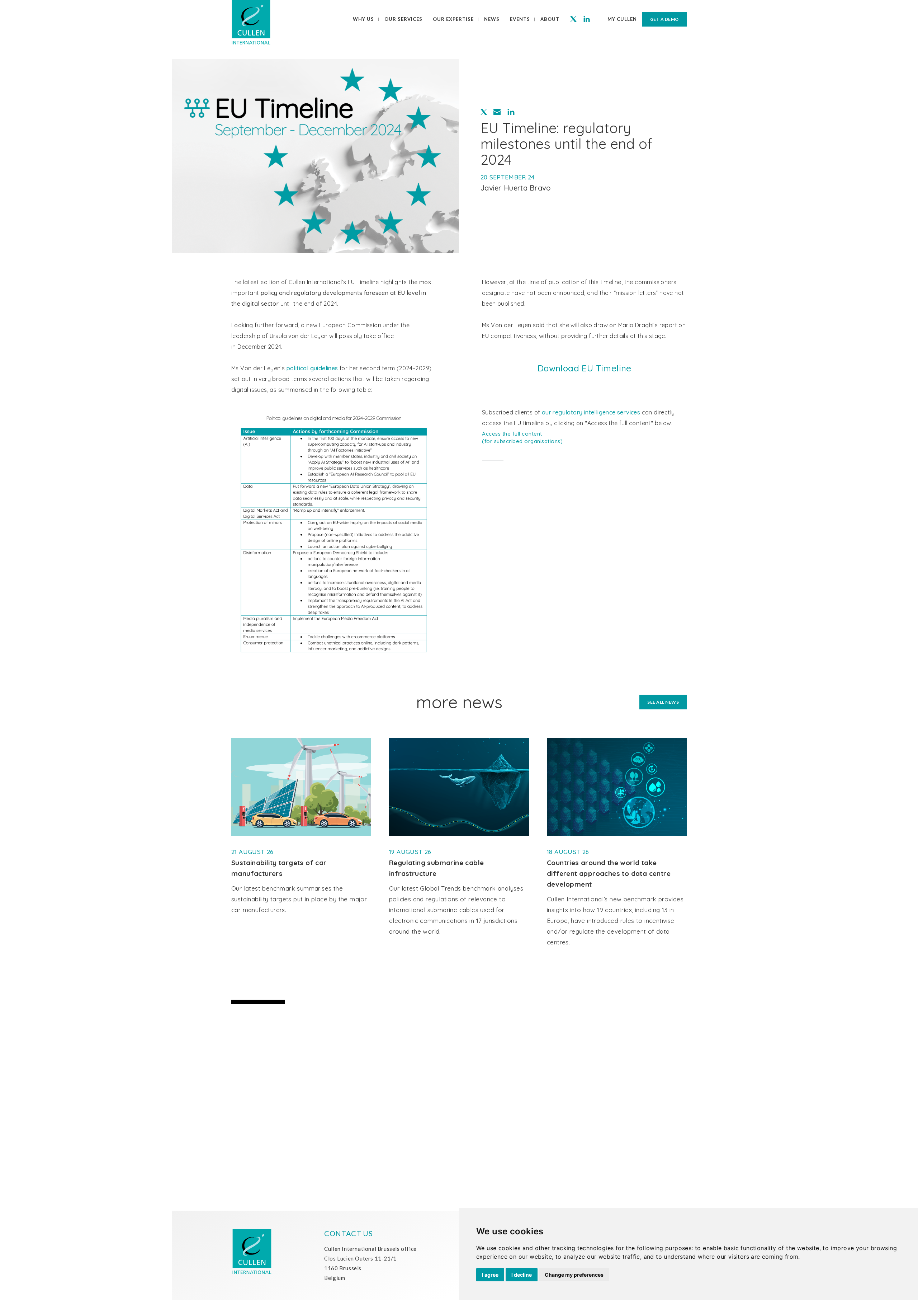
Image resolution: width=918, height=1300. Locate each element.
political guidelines (312, 368)
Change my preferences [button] (574, 1275)
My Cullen (622, 19)
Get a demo (664, 19)
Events (520, 19)
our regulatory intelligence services (590, 412)
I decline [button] (521, 1275)
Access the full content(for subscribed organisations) (522, 437)
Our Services (403, 19)
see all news (663, 702)
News (492, 19)
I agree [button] (490, 1275)
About (549, 19)
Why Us (363, 19)
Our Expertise (453, 19)
